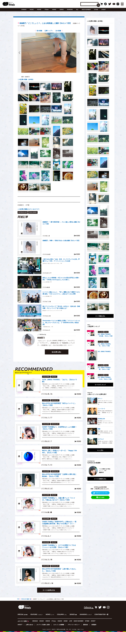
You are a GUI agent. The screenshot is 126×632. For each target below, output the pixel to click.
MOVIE (39, 9)
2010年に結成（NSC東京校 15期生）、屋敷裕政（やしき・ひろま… (105, 412)
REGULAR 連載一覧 (26, 599)
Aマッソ (100, 398)
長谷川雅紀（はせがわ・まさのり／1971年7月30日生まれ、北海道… (105, 432)
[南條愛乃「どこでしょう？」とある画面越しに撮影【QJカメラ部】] (23, 86)
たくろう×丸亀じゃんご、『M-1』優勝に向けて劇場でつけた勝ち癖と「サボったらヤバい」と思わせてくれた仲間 (61, 293)
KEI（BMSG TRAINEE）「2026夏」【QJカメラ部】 (105, 335)
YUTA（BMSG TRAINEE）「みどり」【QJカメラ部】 (59, 381)
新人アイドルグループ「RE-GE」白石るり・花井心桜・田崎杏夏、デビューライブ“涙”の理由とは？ (61, 307)
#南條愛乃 (21, 205)
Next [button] (110, 471)
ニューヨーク (101, 408)
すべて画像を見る (100, 316)
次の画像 (58, 31)
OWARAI (23, 9)
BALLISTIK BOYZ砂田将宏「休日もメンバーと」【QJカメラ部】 (59, 404)
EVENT (103, 9)
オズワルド (101, 439)
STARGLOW (101, 419)
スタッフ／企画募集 (58, 624)
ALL (77, 9)
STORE (96, 9)
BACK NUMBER (86, 9)
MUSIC (32, 9)
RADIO (60, 621)
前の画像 (39, 31)
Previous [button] (89, 471)
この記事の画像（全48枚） (26, 79)
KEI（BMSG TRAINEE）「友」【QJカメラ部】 (104, 345)
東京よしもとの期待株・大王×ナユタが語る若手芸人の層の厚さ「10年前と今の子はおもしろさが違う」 (61, 278)
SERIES (62, 9)
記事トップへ (49, 31)
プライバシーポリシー (74, 624)
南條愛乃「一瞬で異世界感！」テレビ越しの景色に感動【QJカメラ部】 (61, 223)
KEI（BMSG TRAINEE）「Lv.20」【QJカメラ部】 (105, 378)
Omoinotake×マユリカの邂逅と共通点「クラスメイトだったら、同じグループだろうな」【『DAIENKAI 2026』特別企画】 (61, 322)
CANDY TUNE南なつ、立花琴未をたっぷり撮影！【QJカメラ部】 (59, 428)
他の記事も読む (56, 352)
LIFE (70, 621)
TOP (18, 599)
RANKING (70, 9)
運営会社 (85, 624)
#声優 (27, 205)
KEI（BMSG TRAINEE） (104, 351)
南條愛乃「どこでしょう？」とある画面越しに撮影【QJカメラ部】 (46, 23)
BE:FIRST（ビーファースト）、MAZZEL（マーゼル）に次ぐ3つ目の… (105, 422)
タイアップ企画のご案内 (43, 624)
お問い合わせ (29, 624)
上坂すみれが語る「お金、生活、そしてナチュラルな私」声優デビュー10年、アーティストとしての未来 (61, 260)
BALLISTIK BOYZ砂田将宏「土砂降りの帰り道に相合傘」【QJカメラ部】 (59, 475)
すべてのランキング (100, 384)
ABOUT (20, 624)
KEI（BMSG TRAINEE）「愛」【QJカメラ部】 (104, 368)
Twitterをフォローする (101, 493)
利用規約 (93, 624)
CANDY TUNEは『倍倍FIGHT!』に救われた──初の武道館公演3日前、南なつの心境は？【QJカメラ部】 (59, 523)
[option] (100, 471)
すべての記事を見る (49, 590)
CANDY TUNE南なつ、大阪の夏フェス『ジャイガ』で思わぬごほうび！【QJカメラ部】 (58, 499)
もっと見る (100, 450)
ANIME (54, 9)
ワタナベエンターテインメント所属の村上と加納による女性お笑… (105, 402)
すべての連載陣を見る (100, 479)
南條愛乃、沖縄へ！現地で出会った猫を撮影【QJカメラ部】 (61, 240)
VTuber (47, 9)
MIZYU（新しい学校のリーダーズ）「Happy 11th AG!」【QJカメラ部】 (59, 452)
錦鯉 (99, 429)
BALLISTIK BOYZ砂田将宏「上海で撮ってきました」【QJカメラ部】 (59, 570)
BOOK (66, 621)
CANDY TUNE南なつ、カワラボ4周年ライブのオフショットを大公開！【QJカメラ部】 (59, 546)
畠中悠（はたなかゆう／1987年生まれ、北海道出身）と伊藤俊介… (105, 442)
